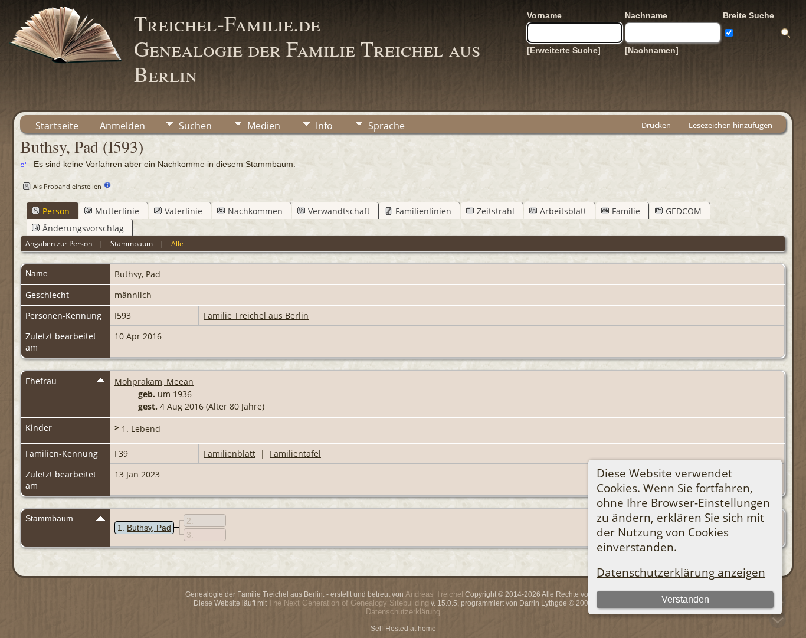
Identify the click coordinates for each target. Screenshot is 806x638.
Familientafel (295, 453)
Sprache (386, 125)
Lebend (145, 428)
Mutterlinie (117, 211)
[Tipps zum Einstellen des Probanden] (107, 185)
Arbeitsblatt (563, 211)
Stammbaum (131, 243)
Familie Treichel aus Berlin (256, 315)
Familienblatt (229, 453)
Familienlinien (423, 211)
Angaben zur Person (58, 243)
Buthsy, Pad (149, 527)
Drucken (656, 125)
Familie (626, 211)
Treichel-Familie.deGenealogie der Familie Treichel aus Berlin (307, 48)
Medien (263, 125)
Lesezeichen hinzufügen (730, 125)
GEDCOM (684, 211)
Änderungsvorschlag (83, 228)
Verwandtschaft (339, 211)
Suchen (195, 125)
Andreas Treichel (434, 594)
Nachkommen (255, 211)
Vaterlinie (183, 211)
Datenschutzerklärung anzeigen (681, 572)
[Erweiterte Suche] (564, 50)
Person (56, 211)
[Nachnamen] (652, 50)
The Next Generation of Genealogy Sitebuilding (348, 602)
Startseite (56, 125)
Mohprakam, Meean (154, 381)
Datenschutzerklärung (403, 611)
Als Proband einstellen (67, 186)
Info (324, 125)
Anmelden (122, 125)
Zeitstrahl (496, 211)
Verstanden (685, 599)
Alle (177, 243)
